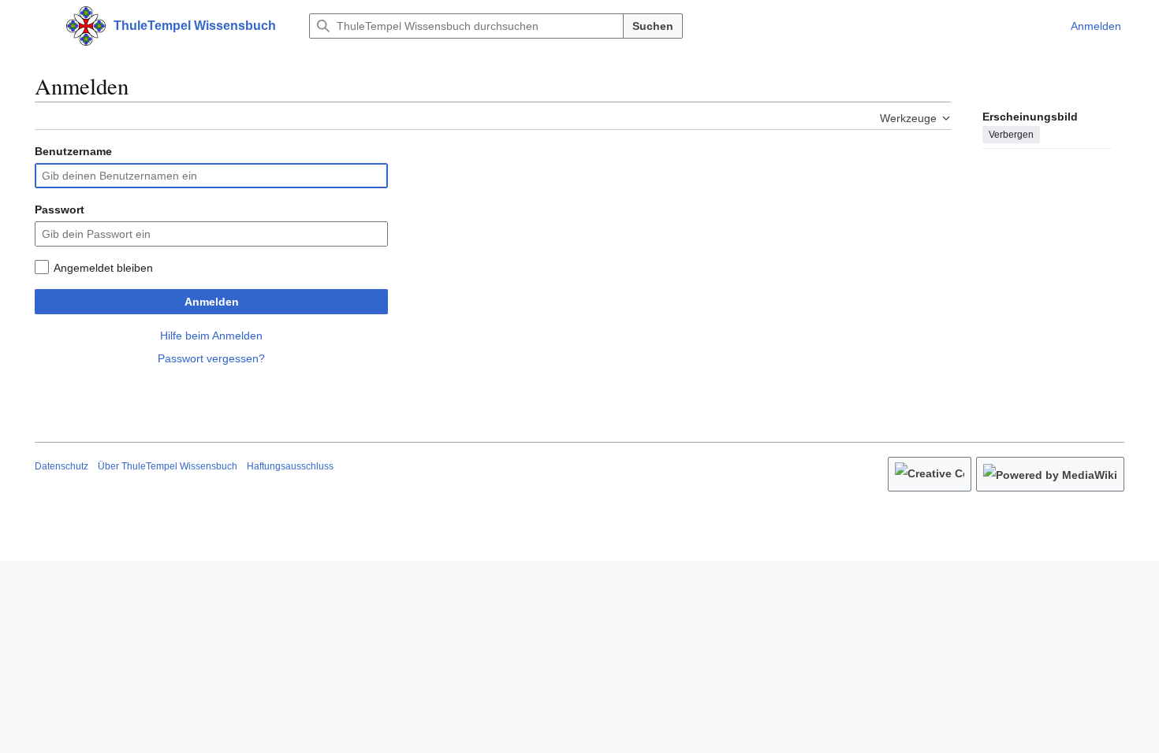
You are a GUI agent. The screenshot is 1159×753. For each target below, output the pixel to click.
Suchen (652, 26)
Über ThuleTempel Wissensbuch (167, 466)
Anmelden (211, 301)
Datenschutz (61, 466)
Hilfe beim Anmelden (211, 335)
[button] (42, 26)
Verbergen (1011, 134)
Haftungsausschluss (290, 466)
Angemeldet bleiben (103, 268)
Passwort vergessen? (211, 358)
